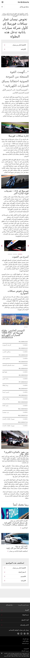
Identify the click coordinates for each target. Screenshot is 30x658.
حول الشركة (26, 639)
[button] (2, 2)
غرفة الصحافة (25, 643)
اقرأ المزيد (25, 528)
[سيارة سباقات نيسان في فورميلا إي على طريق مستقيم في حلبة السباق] (4, 246)
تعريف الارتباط (25, 650)
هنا (4, 656)
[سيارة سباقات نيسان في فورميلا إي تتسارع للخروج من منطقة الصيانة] (26, 246)
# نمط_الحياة (22, 572)
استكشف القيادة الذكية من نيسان (18, 551)
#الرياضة (23, 49)
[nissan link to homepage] (23, 2)
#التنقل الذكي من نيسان (19, 45)
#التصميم (23, 576)
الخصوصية (26, 648)
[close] (1, 653)
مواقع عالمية (26, 641)
